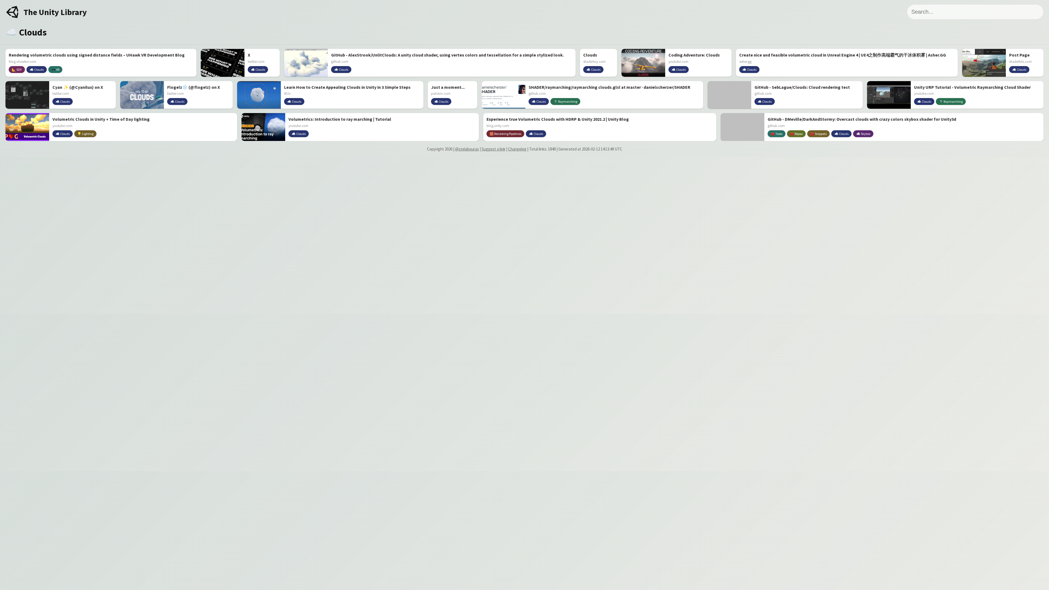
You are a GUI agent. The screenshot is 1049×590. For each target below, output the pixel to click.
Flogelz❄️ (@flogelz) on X (193, 87)
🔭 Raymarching (565, 101)
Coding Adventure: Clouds (694, 55)
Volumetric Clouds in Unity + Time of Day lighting (101, 119)
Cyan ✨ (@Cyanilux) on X (77, 87)
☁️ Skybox (863, 134)
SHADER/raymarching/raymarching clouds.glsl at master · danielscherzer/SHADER (609, 87)
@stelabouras (467, 149)
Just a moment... (448, 87)
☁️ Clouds (37, 69)
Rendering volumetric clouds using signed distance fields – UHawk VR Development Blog (97, 55)
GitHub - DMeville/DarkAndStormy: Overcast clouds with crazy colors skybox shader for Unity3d (862, 119)
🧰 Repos (796, 134)
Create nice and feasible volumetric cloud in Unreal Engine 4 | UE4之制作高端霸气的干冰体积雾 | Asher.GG (842, 55)
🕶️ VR (55, 69)
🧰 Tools (776, 134)
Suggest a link (493, 149)
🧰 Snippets (818, 134)
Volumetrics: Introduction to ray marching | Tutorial (339, 119)
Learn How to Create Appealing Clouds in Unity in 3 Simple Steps (347, 87)
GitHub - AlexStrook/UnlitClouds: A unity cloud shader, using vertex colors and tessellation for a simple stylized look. (447, 55)
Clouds (590, 55)
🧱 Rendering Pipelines (505, 134)
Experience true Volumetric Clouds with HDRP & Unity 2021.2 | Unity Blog (558, 119)
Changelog (517, 149)
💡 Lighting (85, 134)
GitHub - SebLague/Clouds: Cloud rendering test (802, 87)
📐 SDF (17, 69)
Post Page (1019, 55)
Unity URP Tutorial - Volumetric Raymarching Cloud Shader (972, 87)
